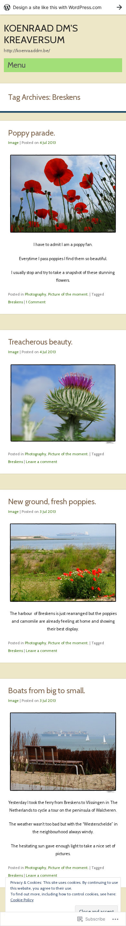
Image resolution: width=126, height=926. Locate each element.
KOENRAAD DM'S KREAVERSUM (41, 34)
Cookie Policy (22, 899)
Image (13, 142)
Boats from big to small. (46, 690)
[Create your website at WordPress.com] (63, 7)
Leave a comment (41, 461)
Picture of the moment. (68, 294)
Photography (35, 294)
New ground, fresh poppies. (52, 501)
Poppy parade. (31, 132)
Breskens (15, 302)
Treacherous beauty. (40, 341)
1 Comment (36, 302)
